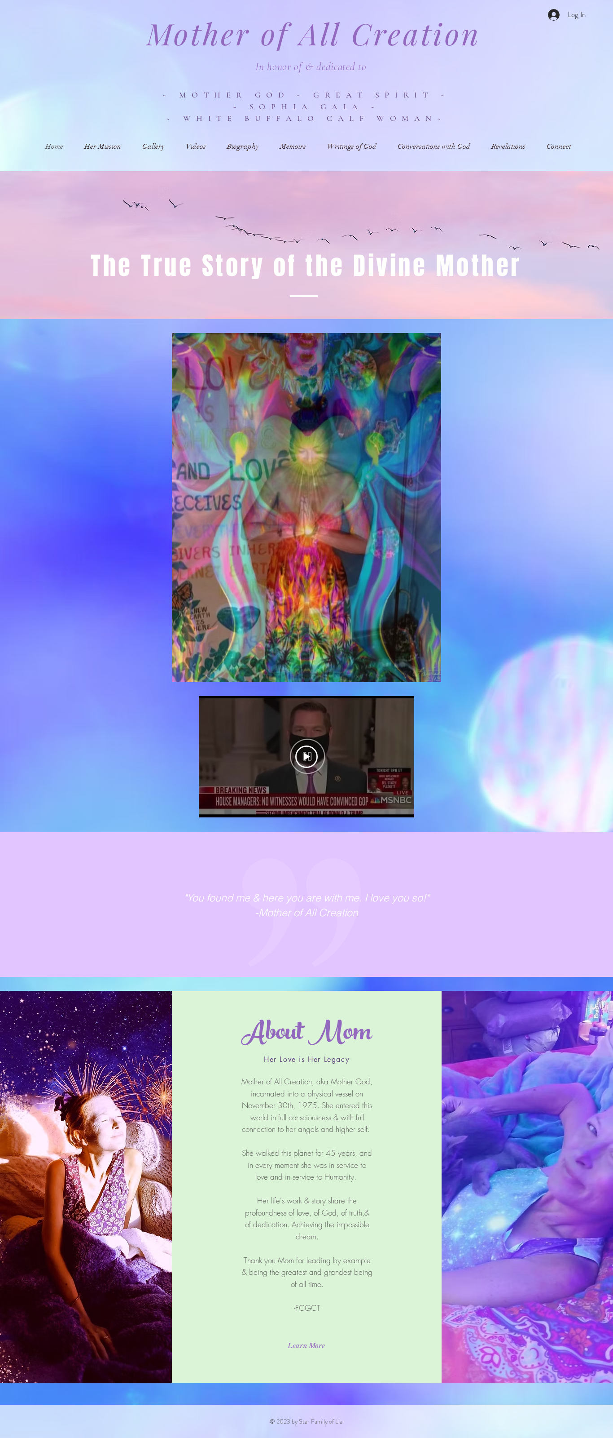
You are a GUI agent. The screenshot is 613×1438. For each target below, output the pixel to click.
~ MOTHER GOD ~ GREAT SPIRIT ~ (306, 95)
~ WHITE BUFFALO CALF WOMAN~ (306, 118)
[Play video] (306, 757)
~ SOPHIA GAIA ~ (306, 106)
